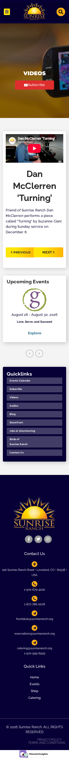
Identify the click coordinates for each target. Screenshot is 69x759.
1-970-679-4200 (34, 589)
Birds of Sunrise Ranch (19, 442)
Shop (34, 691)
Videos (14, 397)
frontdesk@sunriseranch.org (34, 619)
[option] (34, 311)
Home (34, 677)
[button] (7, 12)
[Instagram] (48, 539)
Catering (34, 698)
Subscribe (16, 389)
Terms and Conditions (46, 742)
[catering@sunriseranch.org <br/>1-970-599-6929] (34, 642)
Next (47, 252)
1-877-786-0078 (34, 604)
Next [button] (39, 353)
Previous (21, 252)
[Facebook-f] (29, 539)
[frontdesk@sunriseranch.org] (34, 613)
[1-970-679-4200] (34, 584)
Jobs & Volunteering (22, 430)
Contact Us (17, 452)
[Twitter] (38, 539)
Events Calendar (20, 380)
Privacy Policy (49, 739)
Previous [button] (30, 353)
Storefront (16, 422)
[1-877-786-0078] (34, 598)
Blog (13, 414)
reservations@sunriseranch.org (34, 633)
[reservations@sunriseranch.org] (34, 628)
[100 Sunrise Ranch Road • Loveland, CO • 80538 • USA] (34, 564)
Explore (34, 333)
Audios (14, 405)
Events (34, 684)
